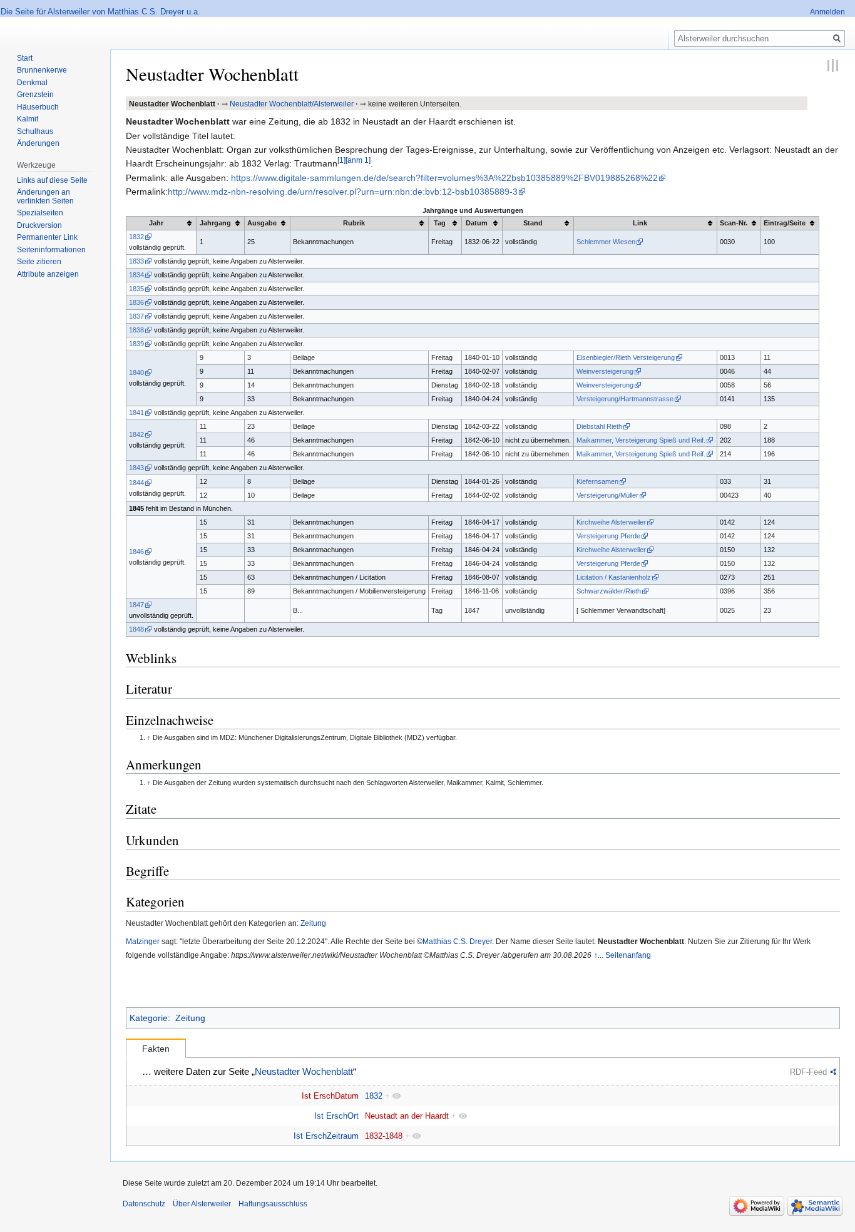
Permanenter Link (47, 237)
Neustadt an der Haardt (407, 1116)
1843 (136, 467)
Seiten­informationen (51, 249)
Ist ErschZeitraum (326, 1136)
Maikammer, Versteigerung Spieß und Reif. (640, 440)
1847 (136, 604)
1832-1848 (383, 1136)
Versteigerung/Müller (607, 495)
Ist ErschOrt (336, 1116)
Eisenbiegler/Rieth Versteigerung (625, 357)
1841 (136, 412)
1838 (136, 330)
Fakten (156, 1049)
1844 (136, 482)
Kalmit (27, 119)
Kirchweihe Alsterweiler (611, 522)
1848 (136, 629)
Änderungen (38, 143)
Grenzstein (35, 94)
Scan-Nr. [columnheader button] (733, 223)
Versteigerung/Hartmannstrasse (624, 399)
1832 (136, 236)
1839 (136, 343)
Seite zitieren (39, 261)
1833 (136, 261)
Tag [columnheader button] (440, 223)
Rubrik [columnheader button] (354, 223)
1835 (136, 288)
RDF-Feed (808, 1072)
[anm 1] (358, 161)
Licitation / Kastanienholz (613, 577)
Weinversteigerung (604, 371)
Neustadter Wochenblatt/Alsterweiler (292, 104)
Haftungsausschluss (272, 1203)
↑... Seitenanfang (622, 955)
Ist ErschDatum (330, 1096)
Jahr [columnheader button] (156, 223)
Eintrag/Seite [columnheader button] (785, 223)
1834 (136, 275)
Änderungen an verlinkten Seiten (45, 196)
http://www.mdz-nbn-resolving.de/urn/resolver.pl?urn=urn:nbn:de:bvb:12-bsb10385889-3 (343, 192)
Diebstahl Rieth (599, 426)
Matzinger (143, 941)
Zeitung (313, 923)
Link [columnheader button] (640, 223)
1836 (136, 302)
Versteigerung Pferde (608, 536)
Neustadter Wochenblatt (304, 1072)
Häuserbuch (38, 107)
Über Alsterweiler (202, 1203)
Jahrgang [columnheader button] (215, 223)
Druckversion (39, 225)
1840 (136, 372)
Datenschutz (144, 1203)
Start (25, 58)
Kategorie (149, 1018)
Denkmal (32, 82)
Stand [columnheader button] (533, 223)
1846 (136, 551)
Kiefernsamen (597, 481)
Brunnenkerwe (42, 70)
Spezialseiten (40, 212)
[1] (341, 161)
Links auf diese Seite (52, 180)
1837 (136, 316)
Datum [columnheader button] (477, 223)
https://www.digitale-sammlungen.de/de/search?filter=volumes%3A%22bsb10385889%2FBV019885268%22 (444, 178)
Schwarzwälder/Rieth (608, 591)
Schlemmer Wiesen (605, 241)
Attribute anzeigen (48, 274)
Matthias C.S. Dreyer (457, 941)
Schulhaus (35, 131)
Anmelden (827, 12)
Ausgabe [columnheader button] (262, 223)
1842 (136, 434)
